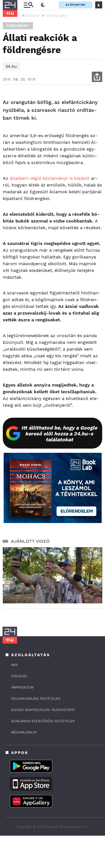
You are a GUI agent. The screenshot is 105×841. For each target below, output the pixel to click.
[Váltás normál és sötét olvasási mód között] (42, 5)
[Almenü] (28, 5)
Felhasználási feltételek (35, 699)
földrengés (55, 15)
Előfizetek (75, 4)
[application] (52, 575)
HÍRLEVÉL (19, 676)
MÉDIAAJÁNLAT (24, 732)
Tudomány (18, 26)
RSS (14, 665)
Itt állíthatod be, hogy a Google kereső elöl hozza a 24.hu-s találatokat (59, 433)
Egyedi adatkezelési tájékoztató (42, 710)
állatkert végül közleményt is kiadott (50, 178)
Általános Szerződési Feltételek (43, 721)
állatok (32, 15)
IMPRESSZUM (22, 687)
